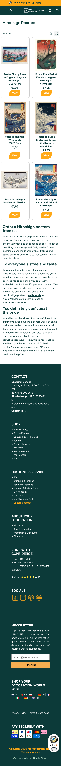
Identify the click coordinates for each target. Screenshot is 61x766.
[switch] (54, 749)
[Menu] (3, 10)
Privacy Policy (19, 713)
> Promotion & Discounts (24, 532)
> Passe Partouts (20, 451)
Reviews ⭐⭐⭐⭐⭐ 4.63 (25, 577)
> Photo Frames (19, 429)
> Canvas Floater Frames (24, 436)
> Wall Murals (18, 454)
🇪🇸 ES (27, 698)
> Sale (14, 458)
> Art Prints (17, 447)
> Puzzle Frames (20, 433)
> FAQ (14, 477)
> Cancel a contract (21, 502)
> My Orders (18, 495)
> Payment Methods (22, 484)
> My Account (19, 491)
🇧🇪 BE (23, 694)
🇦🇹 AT (32, 694)
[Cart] (57, 10)
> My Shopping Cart (22, 499)
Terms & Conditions (38, 713)
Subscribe (30, 665)
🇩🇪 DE (41, 694)
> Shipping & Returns (22, 481)
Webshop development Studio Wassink (30, 758)
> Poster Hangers (20, 444)
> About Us (17, 525)
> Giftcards (17, 536)
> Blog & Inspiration (21, 529)
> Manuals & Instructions (24, 488)
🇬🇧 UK (35, 698)
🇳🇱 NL (14, 694)
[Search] (10, 10)
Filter (8, 33)
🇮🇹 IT (19, 698)
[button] (41, 10)
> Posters (16, 440)
